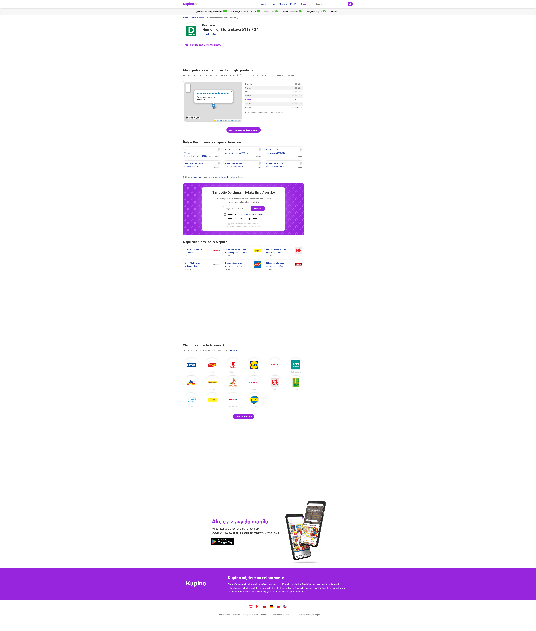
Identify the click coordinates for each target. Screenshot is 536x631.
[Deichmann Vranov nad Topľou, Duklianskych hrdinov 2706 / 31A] (202, 153)
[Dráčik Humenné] (233, 383)
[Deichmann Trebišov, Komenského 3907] (202, 165)
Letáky (273, 4)
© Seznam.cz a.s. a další (232, 120)
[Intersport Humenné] (233, 400)
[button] (203, 45)
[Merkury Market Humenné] (212, 383)
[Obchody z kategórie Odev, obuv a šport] (316, 11)
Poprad (224, 177)
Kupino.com (285, 607)
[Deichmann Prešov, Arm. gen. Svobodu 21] (284, 165)
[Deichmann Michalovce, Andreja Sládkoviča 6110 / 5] (243, 153)
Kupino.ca (258, 607)
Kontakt (264, 615)
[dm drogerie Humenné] (191, 383)
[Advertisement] (243, 57)
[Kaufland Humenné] (233, 365)
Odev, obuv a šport (209, 34)
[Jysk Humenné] (191, 365)
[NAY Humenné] (191, 400)
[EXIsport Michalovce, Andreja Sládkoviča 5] (284, 266)
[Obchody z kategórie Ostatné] (333, 11)
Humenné (200, 18)
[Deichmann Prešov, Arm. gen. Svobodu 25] (243, 165)
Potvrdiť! (258, 208)
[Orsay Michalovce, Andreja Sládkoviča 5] (202, 266)
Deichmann (198, 177)
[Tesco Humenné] (275, 365)
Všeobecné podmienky (280, 615)
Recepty (304, 4)
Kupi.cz (265, 607)
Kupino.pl (278, 607)
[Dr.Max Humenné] (254, 383)
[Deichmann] (191, 31)
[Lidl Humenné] (254, 365)
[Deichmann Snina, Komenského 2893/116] (284, 153)
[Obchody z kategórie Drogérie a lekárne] (292, 11)
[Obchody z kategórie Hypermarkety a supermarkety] (211, 11)
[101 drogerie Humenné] (296, 365)
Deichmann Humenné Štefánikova (213, 93)
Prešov (232, 177)
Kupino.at (251, 607)
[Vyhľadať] (350, 4)
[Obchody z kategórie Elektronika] (271, 11)
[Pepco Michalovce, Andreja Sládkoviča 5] (243, 266)
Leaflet (219, 120)
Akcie (263, 4)
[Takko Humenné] (212, 400)
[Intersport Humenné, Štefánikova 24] (202, 253)
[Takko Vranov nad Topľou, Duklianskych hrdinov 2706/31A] (243, 253)
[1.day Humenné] (296, 383)
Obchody (283, 4)
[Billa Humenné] (212, 365)
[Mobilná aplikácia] (222, 542)
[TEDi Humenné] (254, 400)
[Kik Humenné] (275, 383)
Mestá (293, 4)
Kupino (185, 18)
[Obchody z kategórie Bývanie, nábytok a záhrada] (245, 11)
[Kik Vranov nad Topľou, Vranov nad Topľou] (284, 253)
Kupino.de (271, 607)
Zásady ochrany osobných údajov (250, 214)
